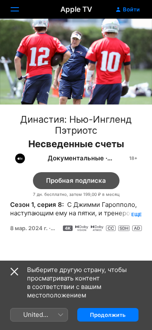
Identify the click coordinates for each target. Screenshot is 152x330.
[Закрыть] (14, 271)
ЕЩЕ (136, 214)
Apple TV (76, 9)
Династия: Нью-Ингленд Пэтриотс (76, 125)
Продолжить (108, 314)
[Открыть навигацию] (20, 9)
